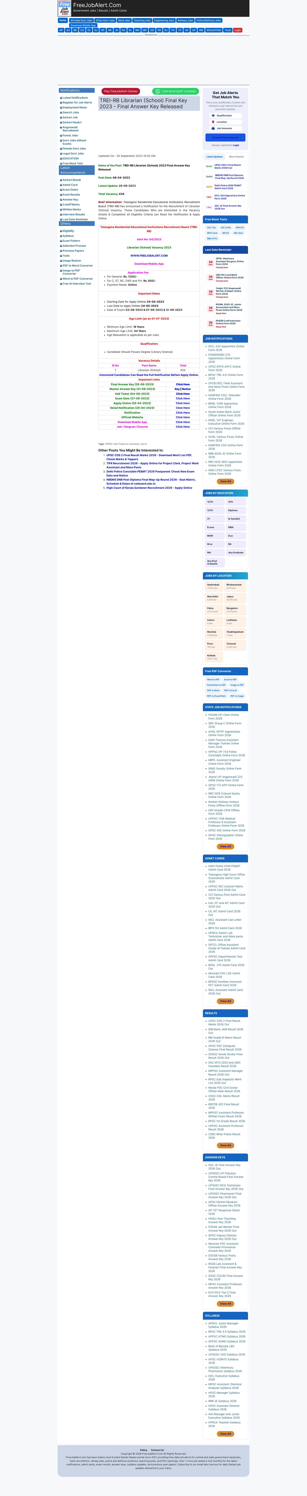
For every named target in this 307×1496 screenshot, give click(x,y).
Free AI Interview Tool (77, 283)
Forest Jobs (70, 135)
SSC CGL (211, 227)
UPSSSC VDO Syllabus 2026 (226, 1354)
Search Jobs (71, 112)
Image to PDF (237, 685)
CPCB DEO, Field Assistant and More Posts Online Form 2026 (226, 387)
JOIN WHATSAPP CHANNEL (179, 91)
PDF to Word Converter (78, 265)
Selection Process (74, 245)
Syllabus (68, 235)
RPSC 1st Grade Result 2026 (226, 1121)
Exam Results (71, 194)
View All (225, 481)
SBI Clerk (238, 233)
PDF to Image (237, 696)
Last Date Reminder (75, 219)
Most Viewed (236, 156)
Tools (66, 255)
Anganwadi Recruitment (71, 129)
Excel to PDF (230, 679)
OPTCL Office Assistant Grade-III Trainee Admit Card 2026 (226, 948)
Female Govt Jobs (74, 148)
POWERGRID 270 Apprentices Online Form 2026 (224, 358)
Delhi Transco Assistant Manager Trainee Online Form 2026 (223, 743)
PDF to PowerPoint (216, 696)
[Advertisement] (153, 60)
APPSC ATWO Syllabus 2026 (226, 1336)
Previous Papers (73, 250)
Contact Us (157, 1450)
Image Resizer (72, 260)
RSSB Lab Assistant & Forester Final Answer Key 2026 (225, 1267)
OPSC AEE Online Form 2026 (226, 830)
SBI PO (225, 233)
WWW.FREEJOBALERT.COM (149, 255)
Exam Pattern (71, 240)
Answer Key (70, 199)
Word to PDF (213, 679)
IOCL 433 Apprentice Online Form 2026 (230, 197)
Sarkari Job (70, 117)
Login (236, 145)
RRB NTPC (212, 238)
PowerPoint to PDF (216, 685)
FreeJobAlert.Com (97, 5)
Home (62, 20)
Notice (186, 389)
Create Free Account (225, 137)
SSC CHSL (226, 227)
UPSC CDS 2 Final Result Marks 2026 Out (228, 166)
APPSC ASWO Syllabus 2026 (227, 1341)
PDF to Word (213, 690)
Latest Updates (214, 156)
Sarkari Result (72, 179)
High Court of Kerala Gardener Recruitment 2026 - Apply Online (149, 487)
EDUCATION (71, 158)
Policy (143, 1450)
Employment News (75, 107)
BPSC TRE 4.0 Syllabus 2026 (227, 1331)
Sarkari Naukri (72, 122)
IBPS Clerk (212, 233)
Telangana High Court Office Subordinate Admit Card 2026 (226, 878)
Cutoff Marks (71, 204)
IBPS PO (240, 227)
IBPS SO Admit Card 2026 (225, 928)
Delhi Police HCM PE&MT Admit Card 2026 (228, 187)
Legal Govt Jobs (73, 153)
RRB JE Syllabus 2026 (222, 1401)
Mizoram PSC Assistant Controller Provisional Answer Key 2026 (223, 1247)
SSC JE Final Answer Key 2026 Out (228, 207)
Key (177, 389)
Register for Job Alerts (77, 102)
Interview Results (74, 214)
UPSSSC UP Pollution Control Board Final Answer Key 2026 (226, 1177)
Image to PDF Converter (71, 272)
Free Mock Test (73, 163)
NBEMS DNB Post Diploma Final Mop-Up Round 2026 (229, 176)
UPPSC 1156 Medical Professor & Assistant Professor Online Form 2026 (226, 822)
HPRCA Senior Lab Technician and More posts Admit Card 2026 (225, 936)
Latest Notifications (75, 97)
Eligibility (68, 230)
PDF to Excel (230, 690)
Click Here (183, 384)
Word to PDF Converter (78, 278)
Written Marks (72, 209)
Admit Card (70, 184)
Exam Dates (70, 189)
